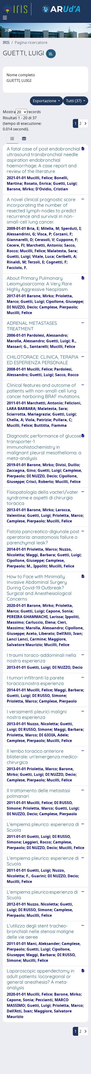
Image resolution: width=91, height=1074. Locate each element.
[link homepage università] (61, 9)
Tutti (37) (74, 100)
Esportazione (45, 100)
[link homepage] (17, 9)
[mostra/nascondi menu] (5, 17)
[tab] (12, 138)
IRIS (6, 42)
